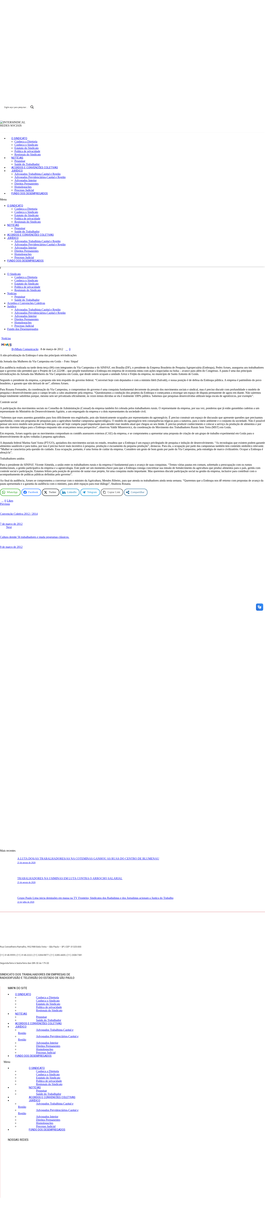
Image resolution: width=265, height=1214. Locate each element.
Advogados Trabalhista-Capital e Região (37, 173)
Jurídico (17, 170)
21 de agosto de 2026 (26, 862)
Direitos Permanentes (26, 183)
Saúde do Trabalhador (26, 164)
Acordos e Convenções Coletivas (34, 167)
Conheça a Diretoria (25, 141)
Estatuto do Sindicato (26, 148)
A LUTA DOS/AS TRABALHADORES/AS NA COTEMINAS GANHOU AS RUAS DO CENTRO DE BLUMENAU (88, 858)
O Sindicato (19, 138)
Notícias (17, 157)
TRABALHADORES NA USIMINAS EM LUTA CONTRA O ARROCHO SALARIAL (69, 878)
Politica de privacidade (27, 151)
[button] (103, 199)
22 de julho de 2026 (25, 902)
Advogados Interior (25, 180)
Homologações (23, 186)
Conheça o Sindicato (26, 144)
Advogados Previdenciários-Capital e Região (40, 177)
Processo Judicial (24, 190)
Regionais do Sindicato (27, 154)
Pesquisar (19, 160)
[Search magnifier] (32, 107)
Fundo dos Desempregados (29, 193)
